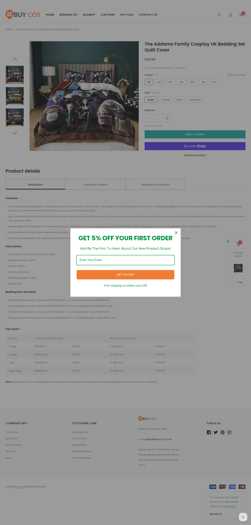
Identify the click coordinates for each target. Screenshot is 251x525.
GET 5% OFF (125, 274)
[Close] (176, 232)
